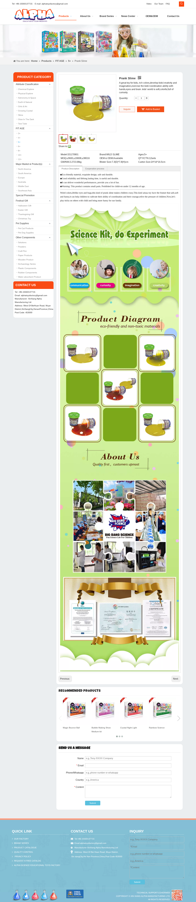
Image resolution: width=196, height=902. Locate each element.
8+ (19, 150)
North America (24, 169)
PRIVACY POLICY (23, 856)
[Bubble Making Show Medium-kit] (105, 711)
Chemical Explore (26, 89)
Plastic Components (27, 268)
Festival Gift (22, 200)
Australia (22, 182)
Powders (22, 247)
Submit (93, 803)
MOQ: (64, 158)
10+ (20, 155)
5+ (19, 142)
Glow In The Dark (26, 119)
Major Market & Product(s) (29, 164)
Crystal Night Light (128, 728)
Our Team (158, 4)
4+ (19, 138)
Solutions (22, 242)
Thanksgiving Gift (26, 214)
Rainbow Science (157, 728)
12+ (20, 159)
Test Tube (22, 123)
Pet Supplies (22, 223)
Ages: (141, 154)
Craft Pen (22, 251)
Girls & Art (22, 106)
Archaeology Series (27, 264)
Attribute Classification (27, 84)
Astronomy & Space (27, 98)
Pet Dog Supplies (26, 232)
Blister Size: (106, 162)
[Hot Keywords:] (181, 4)
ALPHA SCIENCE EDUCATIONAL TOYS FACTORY (37, 865)
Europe (21, 177)
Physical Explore (25, 93)
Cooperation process (94, 168)
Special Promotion (25, 195)
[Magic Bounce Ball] (76, 711)
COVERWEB (164, 893)
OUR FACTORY (21, 839)
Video (149, 4)
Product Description (70, 168)
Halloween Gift (24, 205)
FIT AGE (20, 128)
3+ (19, 133)
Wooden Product (25, 259)
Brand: (103, 154)
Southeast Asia (25, 190)
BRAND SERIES (21, 843)
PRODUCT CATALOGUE (25, 847)
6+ (19, 146)
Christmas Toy (24, 218)
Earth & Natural (25, 102)
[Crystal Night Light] (134, 711)
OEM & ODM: (106, 158)
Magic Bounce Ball (71, 728)
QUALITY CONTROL (23, 852)
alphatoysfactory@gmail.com (55, 4)
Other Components (25, 237)
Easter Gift (23, 210)
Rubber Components (27, 272)
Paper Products (25, 255)
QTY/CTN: (143, 158)
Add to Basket (153, 109)
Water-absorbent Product (29, 277)
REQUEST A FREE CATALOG (27, 861)
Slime (20, 115)
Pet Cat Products (25, 228)
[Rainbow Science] (162, 711)
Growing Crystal (25, 111)
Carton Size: (144, 162)
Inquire (127, 109)
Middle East (23, 186)
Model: (64, 154)
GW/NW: (65, 162)
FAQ (168, 4)
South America (24, 173)
